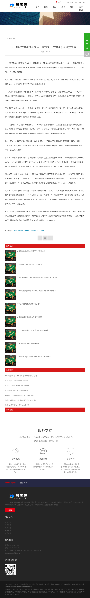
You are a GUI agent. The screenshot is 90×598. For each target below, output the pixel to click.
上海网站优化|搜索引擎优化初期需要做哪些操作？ (34, 357)
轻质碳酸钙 (42, 592)
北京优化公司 (27, 587)
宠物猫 (68, 589)
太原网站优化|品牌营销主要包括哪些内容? (31, 251)
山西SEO (44, 589)
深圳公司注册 (78, 592)
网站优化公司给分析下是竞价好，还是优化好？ (20, 395)
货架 (20, 589)
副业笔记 (11, 592)
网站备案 (8, 530)
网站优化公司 (18, 587)
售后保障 (71, 459)
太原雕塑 (70, 592)
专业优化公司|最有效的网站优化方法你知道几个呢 (21, 376)
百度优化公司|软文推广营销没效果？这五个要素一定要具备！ (38, 277)
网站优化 (13, 502)
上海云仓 (16, 594)
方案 (14, 38)
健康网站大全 (50, 592)
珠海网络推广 (18, 592)
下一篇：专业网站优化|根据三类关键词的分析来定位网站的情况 (50, 238)
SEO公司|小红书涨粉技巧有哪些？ (29, 304)
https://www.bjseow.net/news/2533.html (29, 230)
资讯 (10, 38)
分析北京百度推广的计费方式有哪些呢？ (18, 405)
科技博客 (51, 589)
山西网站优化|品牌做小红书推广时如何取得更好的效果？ (36, 291)
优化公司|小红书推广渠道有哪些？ (28, 343)
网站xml (74, 584)
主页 (6, 38)
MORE (10, 510)
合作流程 (16, 459)
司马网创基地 (34, 592)
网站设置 (8, 533)
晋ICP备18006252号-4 (58, 584)
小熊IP (56, 589)
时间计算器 (74, 589)
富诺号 (10, 594)
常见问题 (43, 459)
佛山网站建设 (36, 589)
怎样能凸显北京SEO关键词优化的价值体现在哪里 (21, 400)
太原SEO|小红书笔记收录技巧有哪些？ (30, 317)
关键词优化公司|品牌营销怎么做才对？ (30, 264)
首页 (37, 7)
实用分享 (64, 592)
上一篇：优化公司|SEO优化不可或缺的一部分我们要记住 (40, 238)
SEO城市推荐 (10, 483)
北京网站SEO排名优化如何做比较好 (16, 390)
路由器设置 (62, 589)
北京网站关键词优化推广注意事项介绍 (17, 385)
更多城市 (23, 483)
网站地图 (68, 584)
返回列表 (45, 238)
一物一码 (58, 592)
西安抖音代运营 (27, 589)
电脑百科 (26, 592)
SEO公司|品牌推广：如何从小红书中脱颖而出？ (33, 330)
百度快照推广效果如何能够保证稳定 (16, 380)
